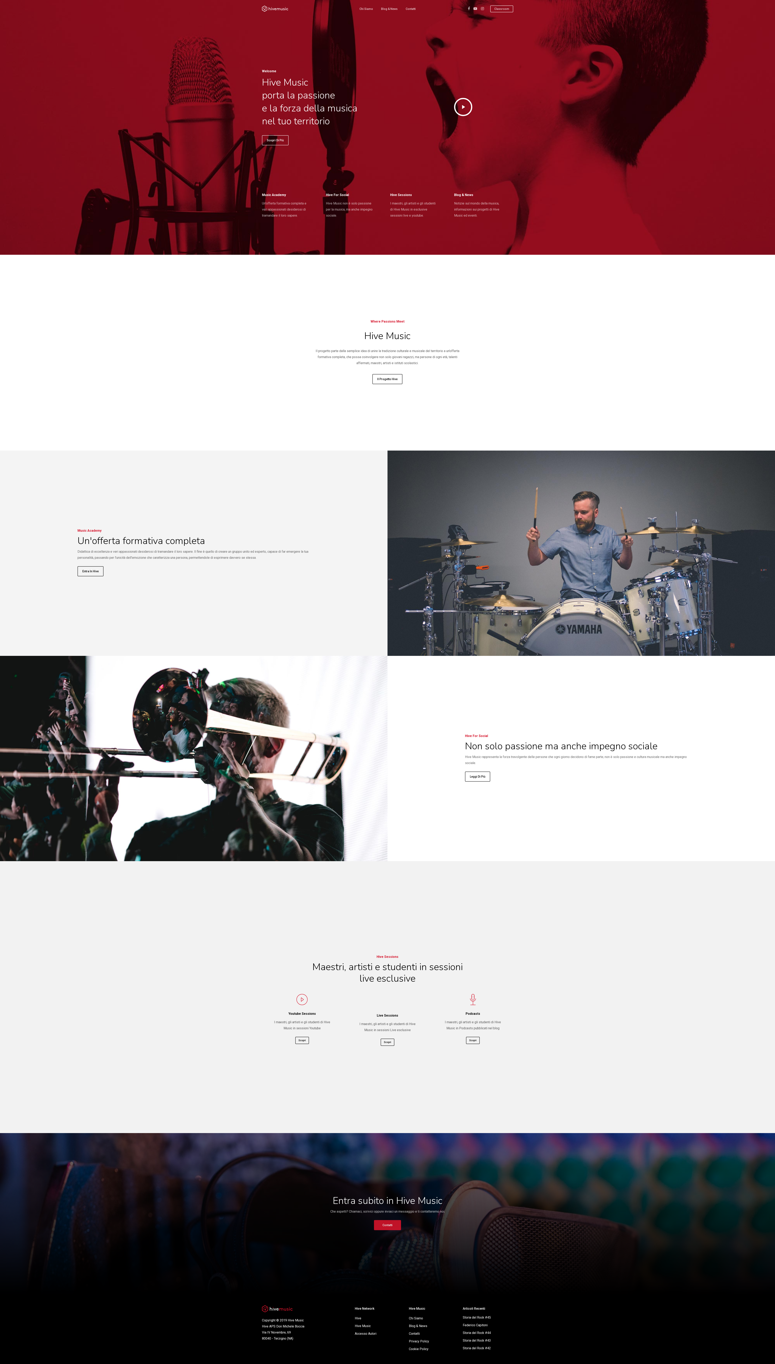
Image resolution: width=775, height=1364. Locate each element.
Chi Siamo (366, 8)
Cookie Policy (418, 1349)
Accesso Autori (365, 1334)
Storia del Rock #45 (477, 1317)
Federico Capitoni (475, 1325)
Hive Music (363, 1326)
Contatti (411, 8)
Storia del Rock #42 (477, 1348)
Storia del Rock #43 (477, 1340)
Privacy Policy (419, 1341)
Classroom (501, 8)
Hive (358, 1318)
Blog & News (389, 8)
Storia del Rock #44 (477, 1333)
